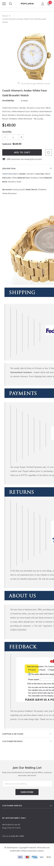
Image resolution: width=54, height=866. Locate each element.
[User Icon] (42, 3)
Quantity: (7, 131)
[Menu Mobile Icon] (4, 4)
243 (8, 159)
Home (5, 16)
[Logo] (27, 2)
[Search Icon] (10, 3)
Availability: (8, 100)
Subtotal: (7, 144)
